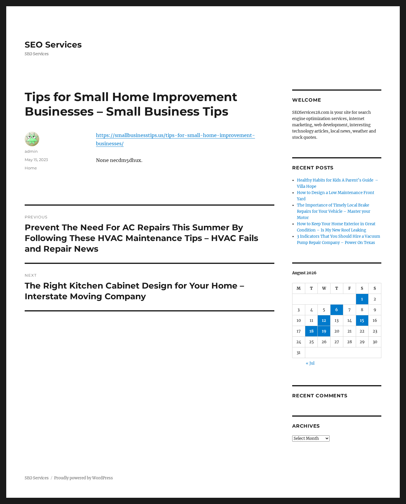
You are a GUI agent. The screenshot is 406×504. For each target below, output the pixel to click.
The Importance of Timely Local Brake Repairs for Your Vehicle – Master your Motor (333, 211)
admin (31, 151)
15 (362, 320)
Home (31, 168)
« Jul (310, 363)
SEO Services (53, 45)
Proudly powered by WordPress (83, 478)
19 (324, 331)
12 (324, 320)
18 (311, 331)
